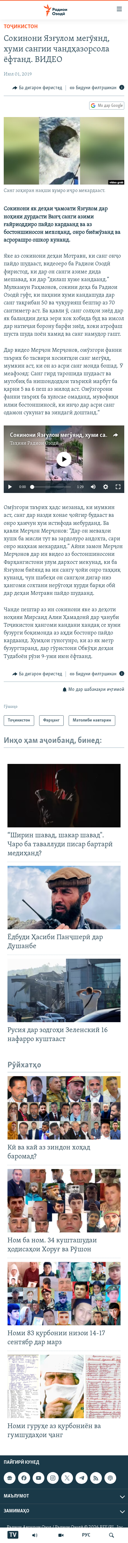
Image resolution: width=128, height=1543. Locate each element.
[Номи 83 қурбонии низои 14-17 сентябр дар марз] (64, 1293)
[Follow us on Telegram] (81, 1478)
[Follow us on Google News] (10, 1478)
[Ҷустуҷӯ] (111, 1535)
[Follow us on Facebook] (24, 1478)
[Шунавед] (34, 1535)
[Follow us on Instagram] (53, 1478)
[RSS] (96, 1478)
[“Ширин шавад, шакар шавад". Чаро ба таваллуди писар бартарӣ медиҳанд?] (64, 795)
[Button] (37, 88)
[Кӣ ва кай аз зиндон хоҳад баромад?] (64, 1108)
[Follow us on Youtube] (38, 1478)
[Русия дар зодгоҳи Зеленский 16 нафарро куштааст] (64, 990)
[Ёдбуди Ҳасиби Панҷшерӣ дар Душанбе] (64, 897)
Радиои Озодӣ (43, 443)
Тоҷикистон (21, 27)
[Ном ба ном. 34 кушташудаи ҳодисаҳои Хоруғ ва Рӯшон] (64, 1200)
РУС (86, 1535)
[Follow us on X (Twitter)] (67, 1478)
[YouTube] (61, 1535)
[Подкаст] (110, 1478)
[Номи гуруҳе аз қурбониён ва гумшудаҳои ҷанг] (64, 1386)
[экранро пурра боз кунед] (118, 487)
